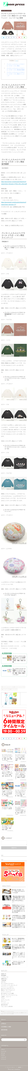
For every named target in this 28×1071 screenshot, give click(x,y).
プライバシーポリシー (11, 1067)
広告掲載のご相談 (6, 1026)
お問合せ (3, 1023)
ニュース (3, 1051)
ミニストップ (5, 1003)
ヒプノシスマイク (6, 991)
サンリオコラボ (14, 689)
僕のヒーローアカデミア (8, 990)
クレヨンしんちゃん (6, 10)
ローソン (3, 1001)
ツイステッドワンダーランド (9, 985)
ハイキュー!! (4, 977)
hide (17, 60)
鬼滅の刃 (3, 973)
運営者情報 (4, 1029)
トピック (3, 1057)
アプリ (3, 1055)
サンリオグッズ (5, 689)
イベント (3, 1059)
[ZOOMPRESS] (14, 5)
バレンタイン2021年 (7, 1006)
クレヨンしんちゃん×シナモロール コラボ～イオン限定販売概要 (16, 69)
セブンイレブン (5, 1000)
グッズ (3, 1053)
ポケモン (3, 982)
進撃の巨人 (4, 978)
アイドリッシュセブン (7, 987)
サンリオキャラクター (7, 983)
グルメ (3, 1049)
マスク (3, 998)
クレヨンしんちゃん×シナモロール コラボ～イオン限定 (16, 65)
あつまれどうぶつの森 (7, 993)
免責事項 (19, 1067)
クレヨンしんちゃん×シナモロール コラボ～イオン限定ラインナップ (16, 74)
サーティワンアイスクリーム (9, 995)
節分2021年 (4, 1004)
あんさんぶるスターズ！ (8, 988)
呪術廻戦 (3, 975)
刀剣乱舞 (3, 980)
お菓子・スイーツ (6, 996)
